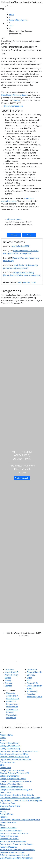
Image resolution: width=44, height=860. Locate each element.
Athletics (3, 740)
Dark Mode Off (22, 724)
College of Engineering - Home (13, 778)
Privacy (8, 680)
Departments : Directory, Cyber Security (17, 795)
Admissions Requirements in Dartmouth (12, 704)
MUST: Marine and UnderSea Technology (17, 849)
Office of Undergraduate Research (14, 855)
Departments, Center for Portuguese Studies (19, 751)
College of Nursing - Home (11, 784)
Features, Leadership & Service (13, 841)
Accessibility (32, 691)
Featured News (6, 814)
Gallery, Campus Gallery (10, 746)
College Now (5, 767)
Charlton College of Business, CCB (14, 756)
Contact (8, 686)
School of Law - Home (9, 838)
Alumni (3, 737)
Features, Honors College (11, 830)
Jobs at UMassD (11, 672)
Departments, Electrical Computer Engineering (20, 797)
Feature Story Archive (18, 20)
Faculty (3, 811)
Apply (29, 677)
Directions (9, 669)
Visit (29, 680)
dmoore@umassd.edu (13, 106)
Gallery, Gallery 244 (8, 822)
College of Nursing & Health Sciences (16, 781)
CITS (2, 765)
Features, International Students (14, 833)
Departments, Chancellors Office (14, 754)
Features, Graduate (8, 828)
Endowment (5, 808)
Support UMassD (34, 672)
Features (26, 282)
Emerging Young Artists (10, 806)
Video (34, 282)
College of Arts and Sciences (12, 770)
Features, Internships (9, 836)
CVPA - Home (5, 792)
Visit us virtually (22, 478)
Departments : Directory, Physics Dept (16, 858)
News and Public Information (12, 852)
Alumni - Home (6, 735)
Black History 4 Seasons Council (14, 95)
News (19, 282)
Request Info (32, 683)
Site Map (8, 683)
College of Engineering (9, 776)
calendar (16, 100)
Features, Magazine (8, 847)
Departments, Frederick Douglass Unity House (20, 819)
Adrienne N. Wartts (14, 219)
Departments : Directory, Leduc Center (16, 844)
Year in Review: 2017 (20, 246)
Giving (2, 825)
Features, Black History (10, 743)
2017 (11, 25)
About (11, 14)
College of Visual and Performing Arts (16, 789)
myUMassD (32, 669)
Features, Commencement (11, 787)
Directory (31, 675)
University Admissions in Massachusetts (12, 696)
